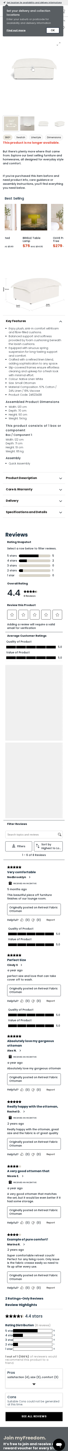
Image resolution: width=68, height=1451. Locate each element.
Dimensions (54, 137)
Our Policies (40, 1369)
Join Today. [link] (27, 1386)
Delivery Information (14, 1333)
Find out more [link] (16, 30)
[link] (34, 526)
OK (53, 30)
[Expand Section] (34, 1225)
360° (7, 137)
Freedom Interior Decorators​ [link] (37, 1395)
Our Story (39, 1339)
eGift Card (40, 1363)
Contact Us (40, 1357)
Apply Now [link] (26, 1419)
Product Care (10, 1349)
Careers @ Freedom (45, 1351)
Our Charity (40, 1345)
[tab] (34, 321)
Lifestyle (36, 137)
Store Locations (42, 1333)
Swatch (20, 137)
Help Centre (9, 1355)
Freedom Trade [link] (28, 1411)
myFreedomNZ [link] (28, 1378)
